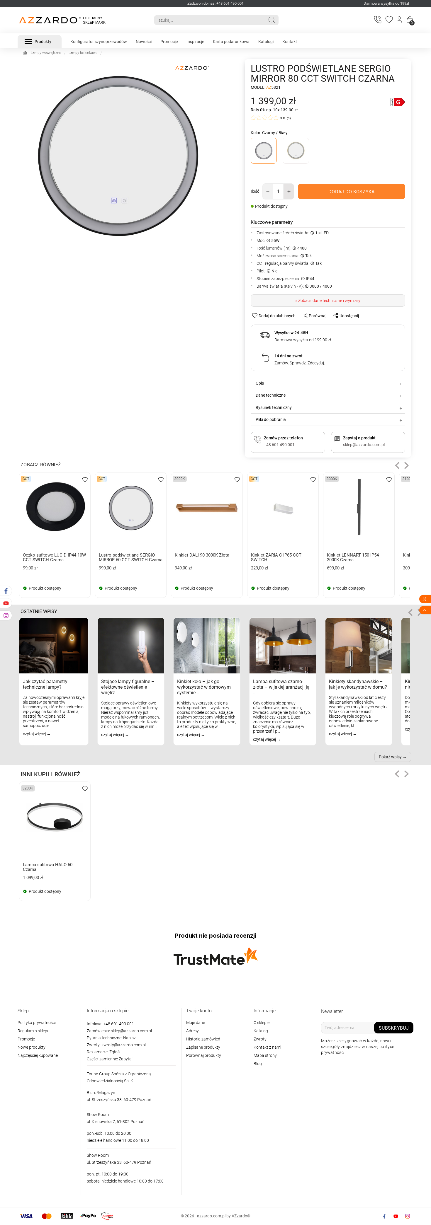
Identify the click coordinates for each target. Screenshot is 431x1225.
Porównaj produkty (203, 1055)
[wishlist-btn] (85, 479)
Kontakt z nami (267, 1047)
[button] (397, 465)
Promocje (26, 1039)
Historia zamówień (203, 1039)
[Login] (399, 20)
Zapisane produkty (203, 1047)
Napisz (129, 1037)
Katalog (261, 1030)
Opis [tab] (260, 383)
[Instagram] (407, 1216)
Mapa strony (265, 1055)
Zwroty (260, 1039)
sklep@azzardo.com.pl (131, 1030)
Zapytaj (126, 1059)
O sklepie (261, 1022)
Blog (258, 1063)
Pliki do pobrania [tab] (271, 419)
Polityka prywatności (37, 1022)
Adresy (192, 1030)
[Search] (272, 20)
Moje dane (195, 1022)
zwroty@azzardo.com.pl (123, 1045)
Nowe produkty (31, 1047)
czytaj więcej (35, 733)
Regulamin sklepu (34, 1030)
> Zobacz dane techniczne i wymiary (328, 300)
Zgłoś (114, 1052)
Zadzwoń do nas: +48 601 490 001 (215, 3)
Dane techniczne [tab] (271, 395)
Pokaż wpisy (390, 757)
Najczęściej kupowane (38, 1055)
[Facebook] (384, 1216)
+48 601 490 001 (118, 1023)
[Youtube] (395, 1216)
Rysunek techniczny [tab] (274, 407)
